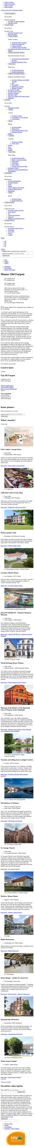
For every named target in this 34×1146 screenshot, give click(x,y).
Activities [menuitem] (7, 100)
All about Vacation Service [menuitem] (15, 228)
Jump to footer (8, 7)
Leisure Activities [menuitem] (17, 46)
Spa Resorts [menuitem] (11, 191)
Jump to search (8, 5)
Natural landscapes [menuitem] (17, 200)
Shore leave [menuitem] (12, 64)
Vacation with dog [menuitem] (13, 93)
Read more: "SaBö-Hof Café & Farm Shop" (13, 507)
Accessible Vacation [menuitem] (13, 90)
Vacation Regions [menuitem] (13, 182)
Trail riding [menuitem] (15, 163)
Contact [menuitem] (10, 235)
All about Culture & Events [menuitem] (16, 210)
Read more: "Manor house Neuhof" (11, 1077)
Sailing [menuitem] (10, 148)
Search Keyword (7, 253)
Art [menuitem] (9, 213)
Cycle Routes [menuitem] (15, 119)
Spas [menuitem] (13, 83)
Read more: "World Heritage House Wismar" (14, 682)
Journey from (4, 414)
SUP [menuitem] (9, 147)
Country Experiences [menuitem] (18, 72)
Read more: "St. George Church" (10, 869)
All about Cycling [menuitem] (17, 116)
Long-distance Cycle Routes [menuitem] (20, 117)
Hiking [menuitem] (10, 121)
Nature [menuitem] (10, 192)
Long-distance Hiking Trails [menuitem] (20, 130)
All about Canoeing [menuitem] (17, 142)
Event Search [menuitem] (12, 212)
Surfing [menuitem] (10, 145)
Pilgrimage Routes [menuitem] (17, 132)
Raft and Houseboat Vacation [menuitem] (16, 52)
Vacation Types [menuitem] (9, 25)
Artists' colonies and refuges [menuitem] (16, 187)
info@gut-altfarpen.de (7, 385)
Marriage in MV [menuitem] (12, 95)
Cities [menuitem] (9, 184)
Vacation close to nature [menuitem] (15, 91)
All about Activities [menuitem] (13, 108)
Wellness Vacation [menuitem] (17, 88)
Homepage (7, 266)
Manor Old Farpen (9, 270)
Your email (4, 1090)
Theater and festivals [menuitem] (14, 215)
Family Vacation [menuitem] (13, 36)
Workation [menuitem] (11, 98)
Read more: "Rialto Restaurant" (10, 951)
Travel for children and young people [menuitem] (18, 96)
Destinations (7, 268)
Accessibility (8, 1127)
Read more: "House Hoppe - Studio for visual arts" (15, 994)
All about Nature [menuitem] (16, 199)
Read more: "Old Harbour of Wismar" (12, 821)
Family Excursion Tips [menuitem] (18, 44)
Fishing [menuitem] (10, 134)
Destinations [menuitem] (8, 173)
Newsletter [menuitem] (11, 230)
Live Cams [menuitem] (11, 231)
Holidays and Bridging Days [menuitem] (16, 218)
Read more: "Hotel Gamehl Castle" (11, 546)
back (2, 238)
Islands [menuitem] (10, 186)
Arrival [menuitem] (10, 233)
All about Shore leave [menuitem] (18, 70)
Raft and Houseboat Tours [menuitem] (19, 62)
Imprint (6, 1125)
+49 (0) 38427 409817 (7, 387)
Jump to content (8, 2)
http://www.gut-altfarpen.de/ (9, 389)
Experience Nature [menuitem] (13, 168)
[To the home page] (11, 10)
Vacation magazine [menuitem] (10, 13)
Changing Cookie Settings (11, 1128)
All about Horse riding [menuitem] (18, 158)
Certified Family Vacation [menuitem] (19, 47)
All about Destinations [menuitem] (14, 181)
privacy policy (12, 1113)
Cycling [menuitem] (11, 109)
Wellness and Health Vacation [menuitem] (16, 73)
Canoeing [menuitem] (11, 135)
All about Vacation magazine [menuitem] (16, 21)
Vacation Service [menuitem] (9, 220)
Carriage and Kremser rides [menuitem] (19, 166)
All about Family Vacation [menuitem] (19, 42)
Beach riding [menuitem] (15, 165)
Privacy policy (8, 1124)
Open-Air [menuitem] (11, 217)
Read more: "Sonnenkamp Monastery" (12, 1034)
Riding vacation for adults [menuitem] (19, 160)
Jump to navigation (9, 4)
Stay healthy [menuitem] (15, 85)
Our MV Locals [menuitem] (12, 23)
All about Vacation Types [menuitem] (15, 33)
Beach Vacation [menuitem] (12, 34)
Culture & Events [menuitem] (9, 202)
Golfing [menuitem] (10, 150)
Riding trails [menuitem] (15, 161)
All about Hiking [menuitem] (16, 127)
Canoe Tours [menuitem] (15, 143)
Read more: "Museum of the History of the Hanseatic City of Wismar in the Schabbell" (16, 730)
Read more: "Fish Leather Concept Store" (13, 465)
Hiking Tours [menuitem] (15, 129)
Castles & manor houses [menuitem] (15, 189)
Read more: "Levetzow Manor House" (12, 585)
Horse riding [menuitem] (12, 152)
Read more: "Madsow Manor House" (11, 912)
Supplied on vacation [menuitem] (18, 86)
